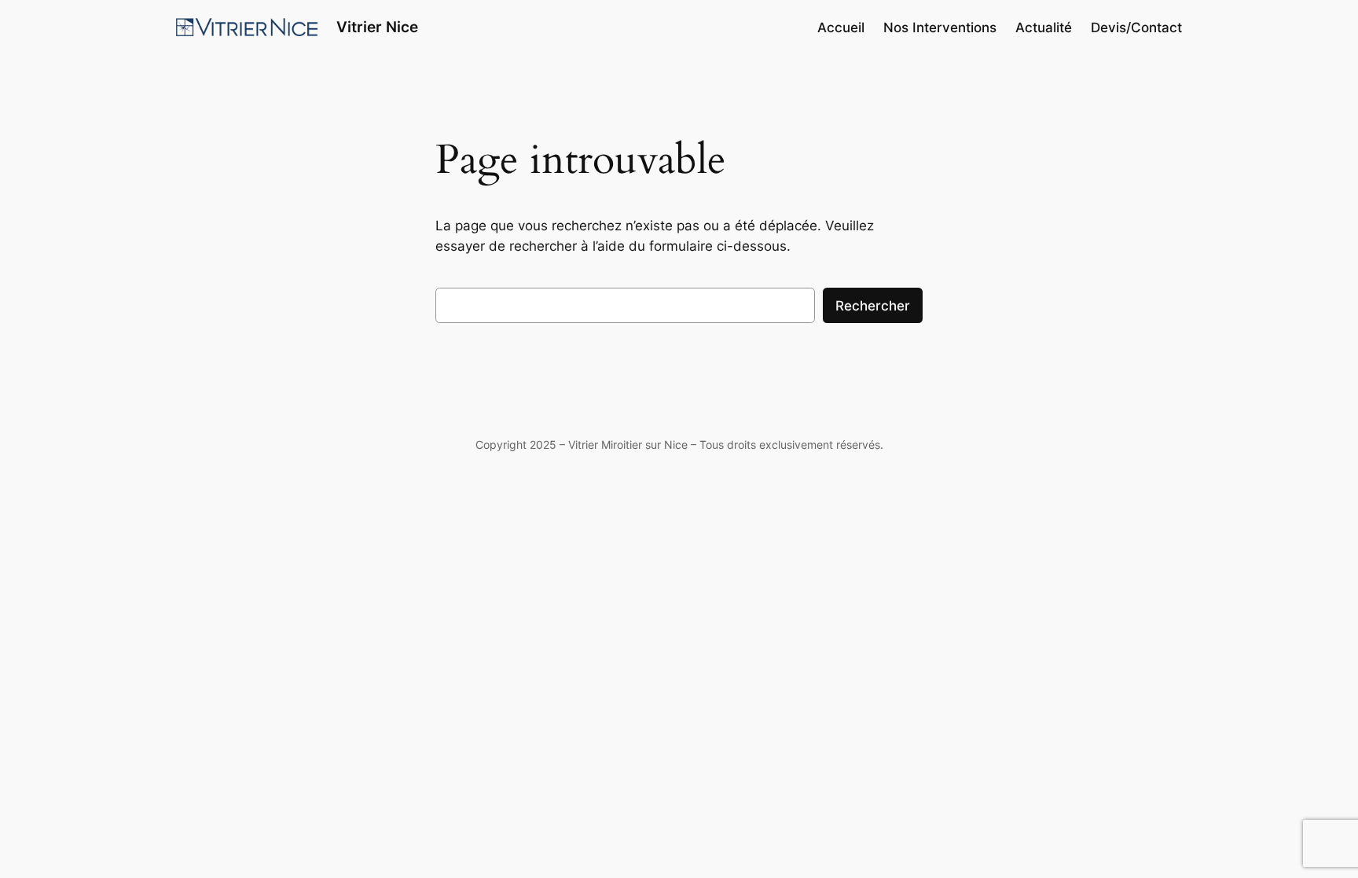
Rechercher (872, 306)
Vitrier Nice (377, 26)
